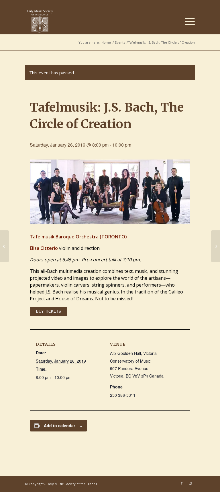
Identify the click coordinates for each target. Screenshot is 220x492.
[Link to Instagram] (190, 483)
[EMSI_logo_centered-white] (40, 21)
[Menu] (187, 21)
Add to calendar (59, 425)
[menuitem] (187, 21)
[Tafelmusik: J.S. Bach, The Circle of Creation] (4, 246)
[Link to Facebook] (182, 483)
